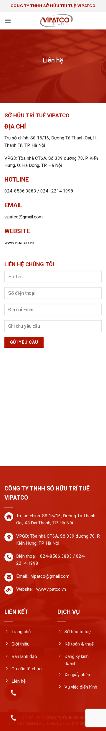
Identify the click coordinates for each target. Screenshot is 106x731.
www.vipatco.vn (51, 589)
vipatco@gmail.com (50, 576)
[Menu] (7, 21)
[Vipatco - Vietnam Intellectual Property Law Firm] (56, 20)
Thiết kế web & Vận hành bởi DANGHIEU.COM (62, 724)
